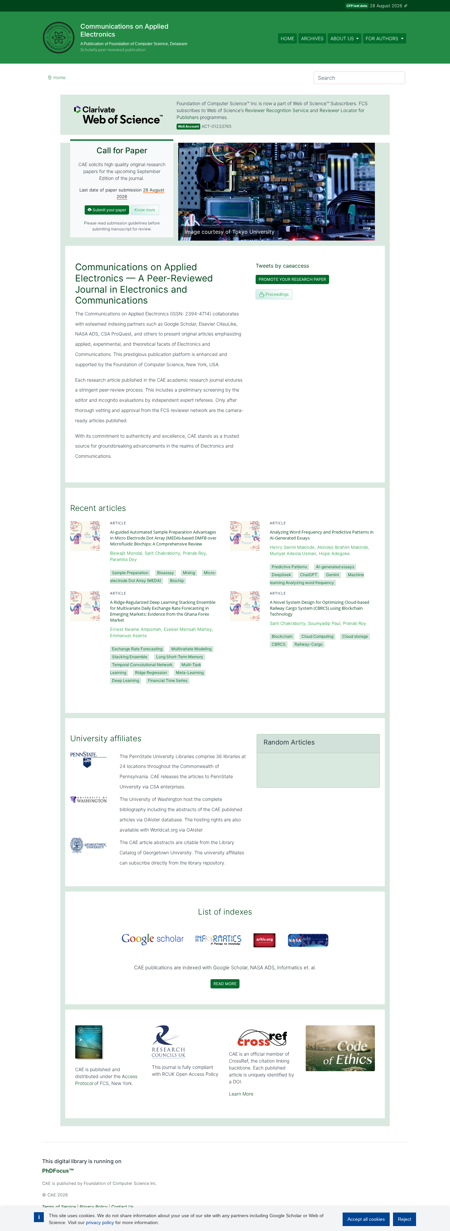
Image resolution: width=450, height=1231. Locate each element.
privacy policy (100, 1222)
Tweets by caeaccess (282, 265)
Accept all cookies (366, 1219)
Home (287, 38)
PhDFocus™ (58, 1171)
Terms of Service (59, 1206)
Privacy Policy (93, 1206)
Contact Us (122, 1206)
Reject (404, 1219)
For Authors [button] (383, 38)
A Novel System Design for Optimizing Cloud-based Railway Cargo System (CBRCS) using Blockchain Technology (319, 608)
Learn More (241, 1094)
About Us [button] (342, 38)
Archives (312, 38)
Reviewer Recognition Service (277, 110)
